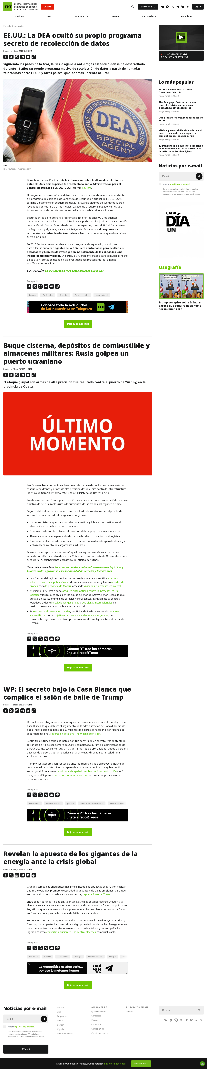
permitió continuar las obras (70, 775)
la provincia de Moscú (58, 586)
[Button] (132, 6)
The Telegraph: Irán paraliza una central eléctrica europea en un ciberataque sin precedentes (177, 105)
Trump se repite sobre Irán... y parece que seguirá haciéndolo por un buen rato (180, 305)
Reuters (86, 188)
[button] (181, 37)
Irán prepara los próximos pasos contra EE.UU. (181, 119)
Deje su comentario (78, 323)
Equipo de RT (185, 16)
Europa (112, 956)
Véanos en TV (148, 6)
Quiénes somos (98, 1011)
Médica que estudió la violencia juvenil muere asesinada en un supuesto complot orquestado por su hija (180, 133)
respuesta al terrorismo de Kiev (51, 611)
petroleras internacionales (97, 602)
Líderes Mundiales (65, 1033)
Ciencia (47, 956)
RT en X (26, 1049)
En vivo (47, 6)
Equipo (94, 1020)
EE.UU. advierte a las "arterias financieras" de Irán (175, 91)
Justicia (70, 803)
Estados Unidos (82, 295)
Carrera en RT (97, 1028)
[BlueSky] (183, 6)
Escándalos (48, 295)
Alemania (33, 956)
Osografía (170, 267)
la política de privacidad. (180, 184)
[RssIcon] (201, 1020)
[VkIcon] (162, 6)
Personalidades (117, 803)
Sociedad (64, 295)
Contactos (96, 1015)
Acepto (176, 184)
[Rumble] (167, 6)
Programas (79, 16)
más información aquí (115, 1063)
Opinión (115, 16)
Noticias (19, 16)
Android (129, 1011)
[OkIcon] (188, 6)
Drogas (32, 295)
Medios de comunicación (91, 803)
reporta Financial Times (96, 894)
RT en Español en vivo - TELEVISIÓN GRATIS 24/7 (175, 55)
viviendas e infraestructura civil (102, 586)
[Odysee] (176, 1020)
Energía (78, 956)
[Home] (7, 6)
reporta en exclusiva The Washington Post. (75, 734)
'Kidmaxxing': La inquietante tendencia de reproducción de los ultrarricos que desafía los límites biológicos (181, 148)
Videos (60, 1020)
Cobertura (96, 1024)
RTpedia (60, 1029)
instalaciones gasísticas (65, 602)
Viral (48, 16)
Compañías (63, 956)
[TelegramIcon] (177, 6)
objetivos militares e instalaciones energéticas (81, 615)
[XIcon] (172, 6)
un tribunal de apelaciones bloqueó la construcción (87, 771)
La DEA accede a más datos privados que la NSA (74, 271)
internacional (102, 295)
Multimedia (147, 16)
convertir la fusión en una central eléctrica (71, 932)
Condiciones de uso (100, 1033)
